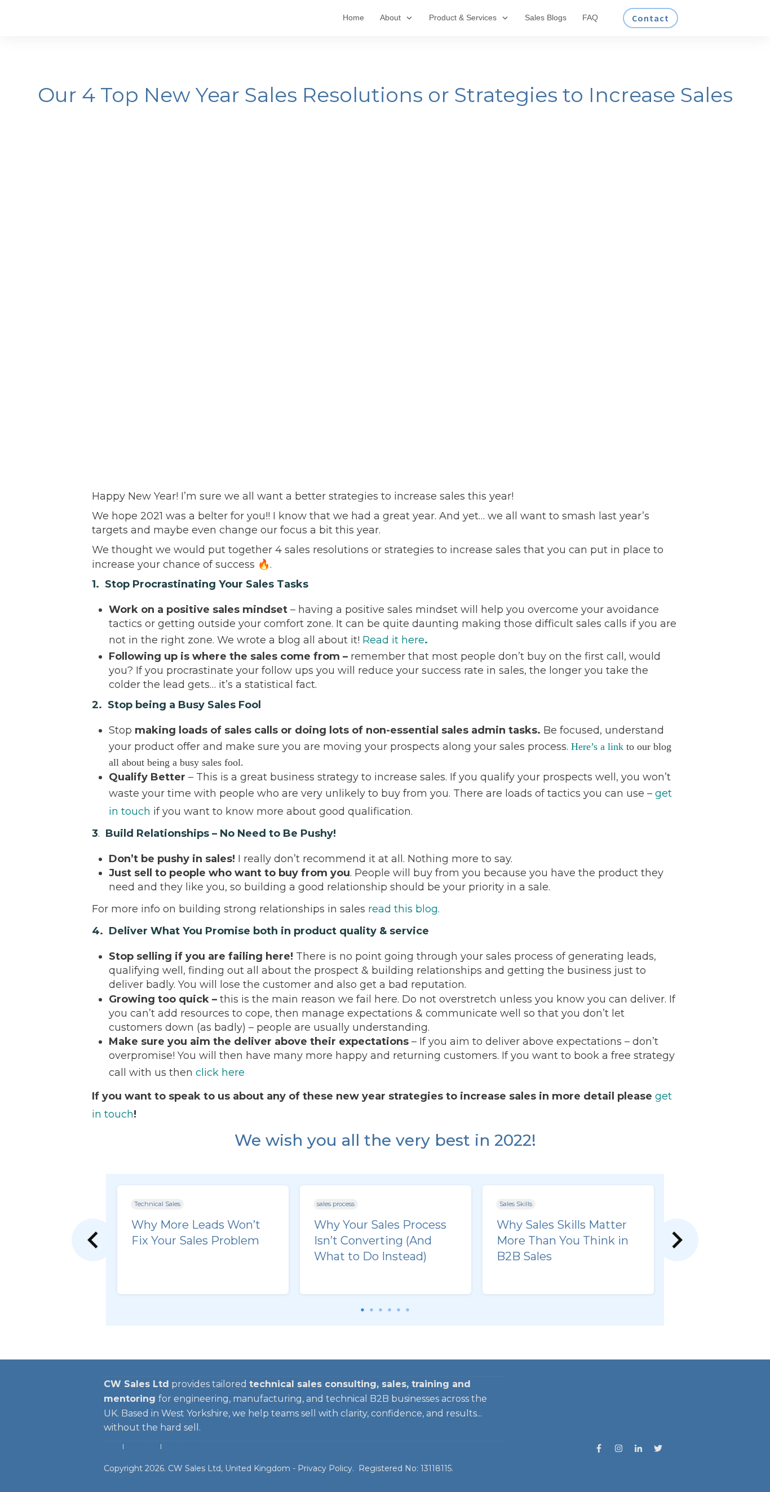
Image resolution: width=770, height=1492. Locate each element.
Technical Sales (157, 1204)
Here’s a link (597, 746)
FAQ (169, 1446)
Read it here (393, 640)
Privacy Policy (325, 1468)
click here (220, 1072)
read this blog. (404, 909)
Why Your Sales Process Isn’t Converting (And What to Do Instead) (380, 1240)
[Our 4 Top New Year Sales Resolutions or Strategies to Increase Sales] (385, 311)
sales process (336, 1204)
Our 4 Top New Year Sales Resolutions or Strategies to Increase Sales (385, 94)
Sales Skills (515, 1204)
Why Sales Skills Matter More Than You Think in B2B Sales (563, 1240)
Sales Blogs (141, 1446)
